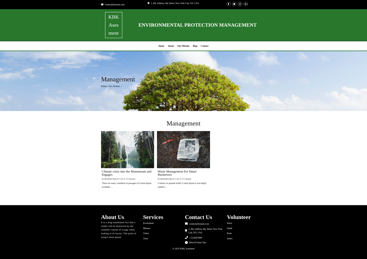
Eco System (114, 86)
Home (104, 86)
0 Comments (131, 179)
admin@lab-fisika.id (111, 179)
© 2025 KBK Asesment (183, 248)
